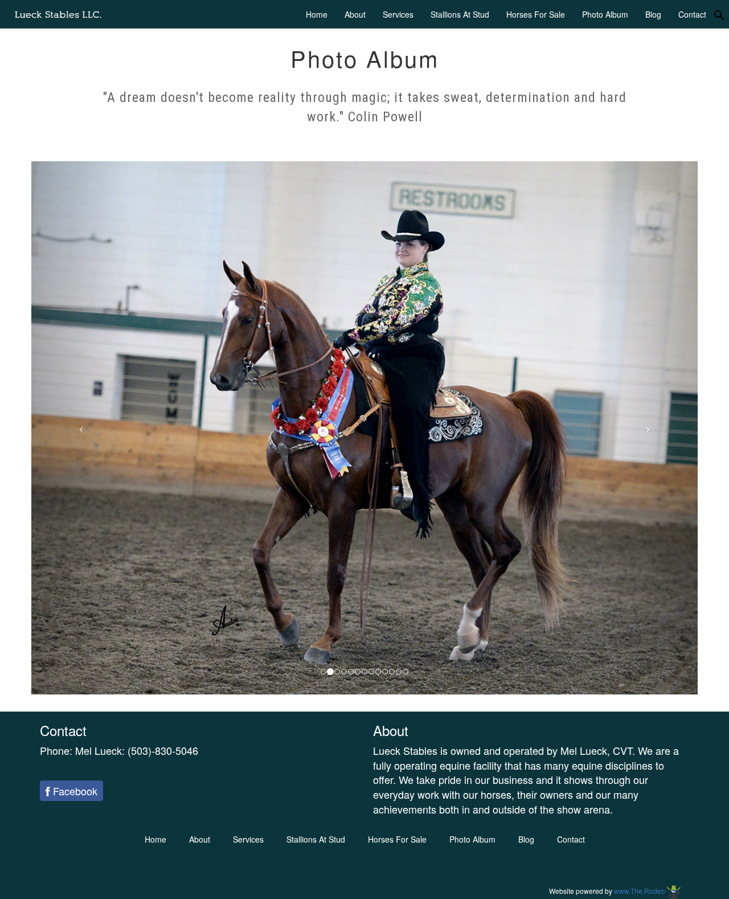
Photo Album (605, 14)
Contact (692, 14)
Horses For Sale (535, 14)
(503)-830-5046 (163, 750)
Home (316, 14)
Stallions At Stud (460, 14)
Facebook (73, 790)
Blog (653, 14)
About (355, 14)
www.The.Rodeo (640, 891)
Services (398, 14)
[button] (81, 427)
